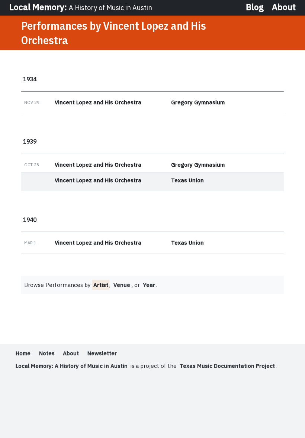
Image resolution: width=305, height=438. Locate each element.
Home (23, 353)
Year (149, 284)
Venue (121, 284)
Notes (47, 353)
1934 (29, 79)
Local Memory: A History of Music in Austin (72, 365)
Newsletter (102, 353)
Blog (255, 7)
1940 (29, 219)
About (284, 7)
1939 (29, 141)
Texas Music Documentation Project (227, 365)
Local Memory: (80, 6)
